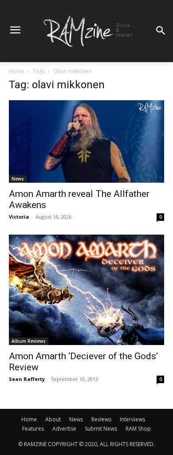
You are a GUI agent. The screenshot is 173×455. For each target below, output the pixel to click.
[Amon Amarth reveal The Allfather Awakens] (86, 141)
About (53, 419)
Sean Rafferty (27, 379)
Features (33, 428)
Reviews (101, 419)
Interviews (132, 419)
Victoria (19, 216)
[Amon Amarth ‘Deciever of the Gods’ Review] (86, 290)
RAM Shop (138, 428)
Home (16, 71)
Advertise (64, 428)
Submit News (101, 428)
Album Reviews (29, 341)
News (18, 179)
